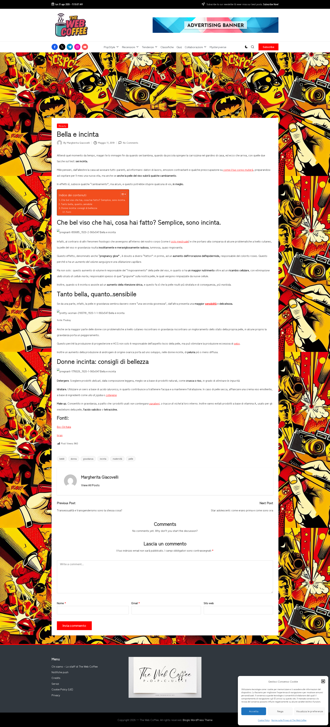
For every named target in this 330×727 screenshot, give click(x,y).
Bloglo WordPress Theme (197, 720)
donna (74, 458)
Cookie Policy (264, 720)
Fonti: (68, 211)
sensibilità (211, 303)
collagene (111, 395)
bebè (61, 458)
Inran (60, 435)
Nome (61, 603)
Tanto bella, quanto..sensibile (76, 204)
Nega (280, 711)
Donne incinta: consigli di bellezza (79, 208)
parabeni (154, 403)
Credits (56, 678)
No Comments (130, 142)
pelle (131, 458)
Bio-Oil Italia (64, 427)
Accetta (253, 711)
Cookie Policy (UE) (62, 689)
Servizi (55, 683)
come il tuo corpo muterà (238, 169)
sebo (237, 343)
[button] (323, 681)
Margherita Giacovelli (99, 477)
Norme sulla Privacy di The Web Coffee (288, 720)
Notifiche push (60, 672)
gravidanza (88, 458)
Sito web (209, 603)
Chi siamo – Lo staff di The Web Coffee (75, 666)
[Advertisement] (165, 78)
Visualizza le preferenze (309, 711)
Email (135, 603)
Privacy (56, 695)
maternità (117, 458)
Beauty (62, 125)
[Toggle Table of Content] (121, 194)
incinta (103, 458)
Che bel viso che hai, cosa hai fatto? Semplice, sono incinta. (93, 200)
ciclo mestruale (180, 241)
